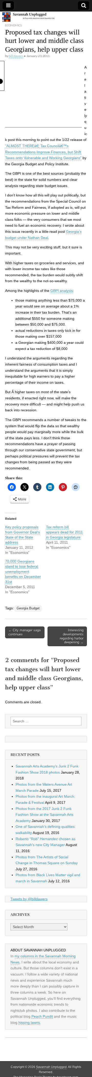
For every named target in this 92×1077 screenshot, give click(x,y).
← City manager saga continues (24, 632)
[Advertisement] (43, 95)
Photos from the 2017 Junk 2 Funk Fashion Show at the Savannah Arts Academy (44, 815)
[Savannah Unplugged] (46, 17)
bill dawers (16, 56)
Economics (13, 25)
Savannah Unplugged (51, 1067)
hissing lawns (29, 1022)
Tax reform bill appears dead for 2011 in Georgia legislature (64, 532)
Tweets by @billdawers (29, 899)
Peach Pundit (42, 1016)
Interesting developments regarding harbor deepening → (72, 636)
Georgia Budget (28, 608)
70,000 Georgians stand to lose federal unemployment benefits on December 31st (23, 571)
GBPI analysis (61, 291)
